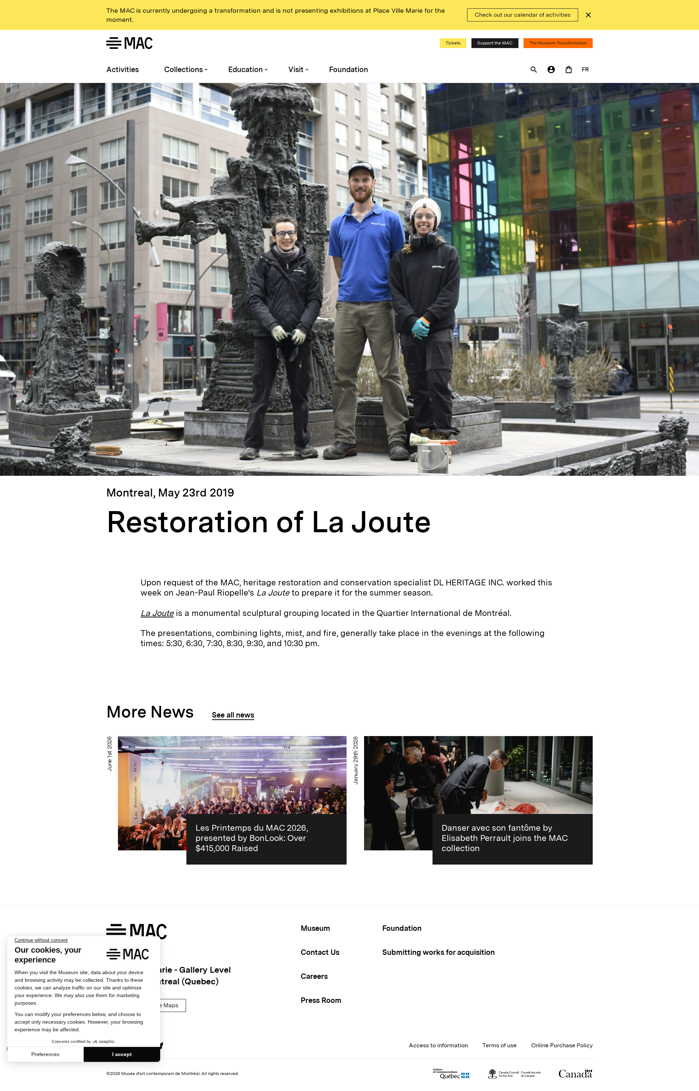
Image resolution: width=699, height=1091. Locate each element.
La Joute (157, 613)
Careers (314, 976)
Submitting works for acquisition (438, 952)
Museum (315, 928)
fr (585, 69)
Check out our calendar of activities (522, 14)
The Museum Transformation (558, 43)
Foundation (348, 69)
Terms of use (499, 1045)
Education (245, 69)
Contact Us (320, 952)
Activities (122, 69)
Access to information (438, 1045)
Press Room (321, 1000)
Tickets (453, 43)
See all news (233, 715)
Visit (296, 69)
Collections (183, 69)
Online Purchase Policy (562, 1045)
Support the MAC (495, 43)
